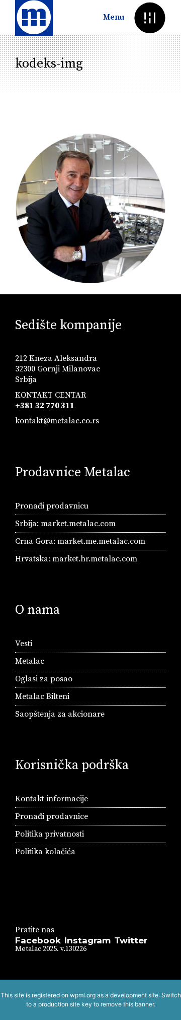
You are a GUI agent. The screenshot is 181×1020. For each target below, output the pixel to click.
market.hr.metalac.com (94, 559)
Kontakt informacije (51, 799)
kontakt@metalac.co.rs (57, 421)
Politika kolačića (45, 852)
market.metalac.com (78, 524)
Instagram (87, 940)
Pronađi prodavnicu (51, 506)
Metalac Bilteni (42, 696)
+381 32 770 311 (44, 406)
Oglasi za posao (43, 679)
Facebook (38, 940)
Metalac (29, 661)
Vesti (23, 644)
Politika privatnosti (49, 834)
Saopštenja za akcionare (60, 714)
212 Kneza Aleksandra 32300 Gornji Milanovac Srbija (57, 369)
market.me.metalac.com (101, 541)
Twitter (130, 940)
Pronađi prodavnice (51, 816)
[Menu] (149, 17)
